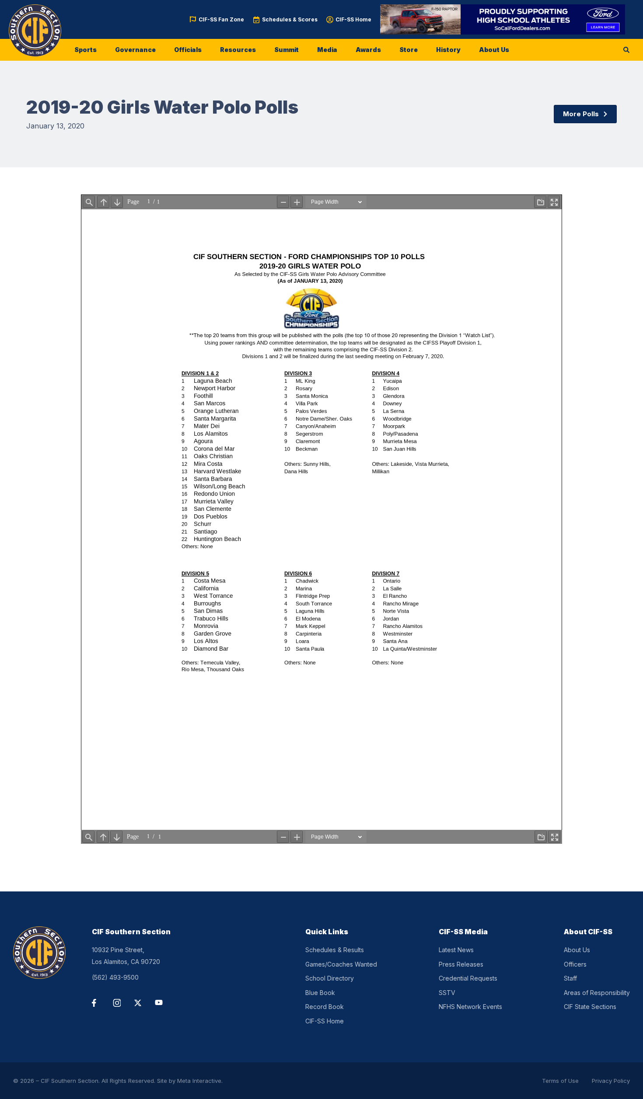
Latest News (456, 949)
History (448, 49)
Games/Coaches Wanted (341, 964)
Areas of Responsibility (597, 992)
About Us (494, 49)
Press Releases (461, 964)
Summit (286, 49)
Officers (575, 964)
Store (408, 49)
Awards (368, 49)
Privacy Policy (611, 1080)
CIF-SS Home (353, 19)
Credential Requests (468, 978)
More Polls (581, 114)
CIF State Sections (590, 1006)
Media (327, 49)
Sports (85, 49)
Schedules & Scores (290, 19)
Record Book (324, 1006)
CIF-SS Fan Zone (221, 19)
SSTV (447, 992)
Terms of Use (560, 1080)
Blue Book (320, 992)
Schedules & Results (334, 949)
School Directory (329, 978)
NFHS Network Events (470, 1006)
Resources (238, 49)
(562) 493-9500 (115, 977)
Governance (135, 49)
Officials (188, 49)
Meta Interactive (199, 1080)
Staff (570, 978)
